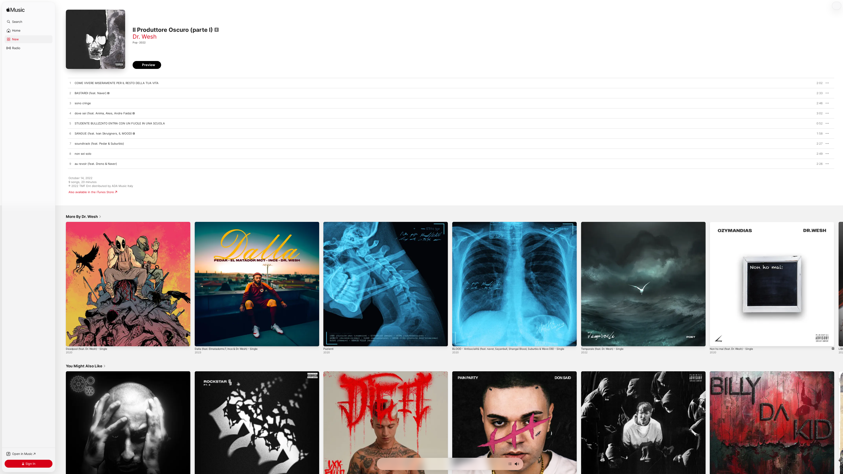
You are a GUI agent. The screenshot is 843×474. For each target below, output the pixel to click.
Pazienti (328, 223)
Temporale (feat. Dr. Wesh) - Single (605, 223)
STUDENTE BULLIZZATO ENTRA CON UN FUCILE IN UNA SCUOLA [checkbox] (120, 123)
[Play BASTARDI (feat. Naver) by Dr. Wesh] (70, 93)
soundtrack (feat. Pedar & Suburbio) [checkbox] (99, 143)
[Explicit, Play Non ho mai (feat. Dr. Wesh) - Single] (715, 341)
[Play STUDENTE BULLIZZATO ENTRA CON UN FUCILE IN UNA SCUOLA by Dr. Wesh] (70, 124)
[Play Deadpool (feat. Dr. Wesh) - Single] (71, 341)
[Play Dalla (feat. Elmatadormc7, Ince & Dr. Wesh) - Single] (200, 341)
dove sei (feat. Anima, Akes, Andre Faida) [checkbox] (103, 113)
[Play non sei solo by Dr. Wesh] (70, 154)
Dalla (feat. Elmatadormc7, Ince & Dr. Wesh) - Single (230, 223)
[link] (83, 216)
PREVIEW (818, 83)
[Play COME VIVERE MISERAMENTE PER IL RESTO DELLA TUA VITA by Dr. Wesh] (70, 83)
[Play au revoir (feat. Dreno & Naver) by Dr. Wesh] (70, 164)
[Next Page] (839, 284)
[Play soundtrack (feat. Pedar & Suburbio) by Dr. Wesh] (70, 144)
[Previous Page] (61, 284)
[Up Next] (510, 464)
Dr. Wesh (145, 36)
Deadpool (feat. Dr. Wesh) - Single (89, 223)
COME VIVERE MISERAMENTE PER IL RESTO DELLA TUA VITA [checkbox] (117, 83)
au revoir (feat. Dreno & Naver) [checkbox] (96, 163)
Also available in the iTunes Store (91, 192)
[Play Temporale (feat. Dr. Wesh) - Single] (586, 341)
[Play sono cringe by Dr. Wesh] (70, 103)
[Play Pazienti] (329, 341)
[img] (15, 10)
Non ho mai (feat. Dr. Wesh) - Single (734, 223)
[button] (28, 21)
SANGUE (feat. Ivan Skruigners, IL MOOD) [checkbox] (103, 133)
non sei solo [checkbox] (83, 153)
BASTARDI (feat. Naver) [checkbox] (90, 93)
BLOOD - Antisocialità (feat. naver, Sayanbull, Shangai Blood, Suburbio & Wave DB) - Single (514, 223)
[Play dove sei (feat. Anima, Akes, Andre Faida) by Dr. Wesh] (70, 113)
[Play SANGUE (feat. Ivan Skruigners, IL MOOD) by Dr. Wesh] (70, 134)
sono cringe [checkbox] (83, 103)
